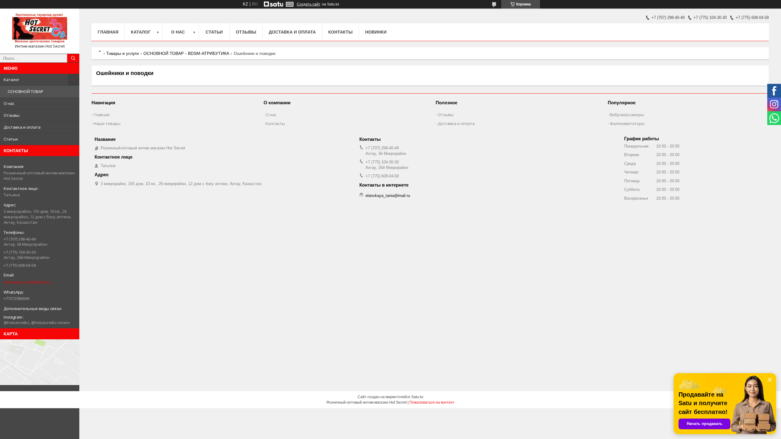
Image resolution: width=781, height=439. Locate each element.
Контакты (340, 32)
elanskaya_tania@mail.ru (27, 282)
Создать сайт (308, 4)
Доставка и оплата (22, 127)
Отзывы (12, 115)
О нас (9, 103)
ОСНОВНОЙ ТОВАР (25, 91)
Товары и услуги (122, 53)
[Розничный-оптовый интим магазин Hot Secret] (40, 28)
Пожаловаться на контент (432, 402)
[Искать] (73, 58)
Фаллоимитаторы (627, 123)
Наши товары (107, 123)
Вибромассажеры (627, 114)
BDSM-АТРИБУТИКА (208, 53)
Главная (108, 32)
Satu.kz (417, 397)
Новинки (376, 32)
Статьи (11, 139)
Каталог (11, 79)
